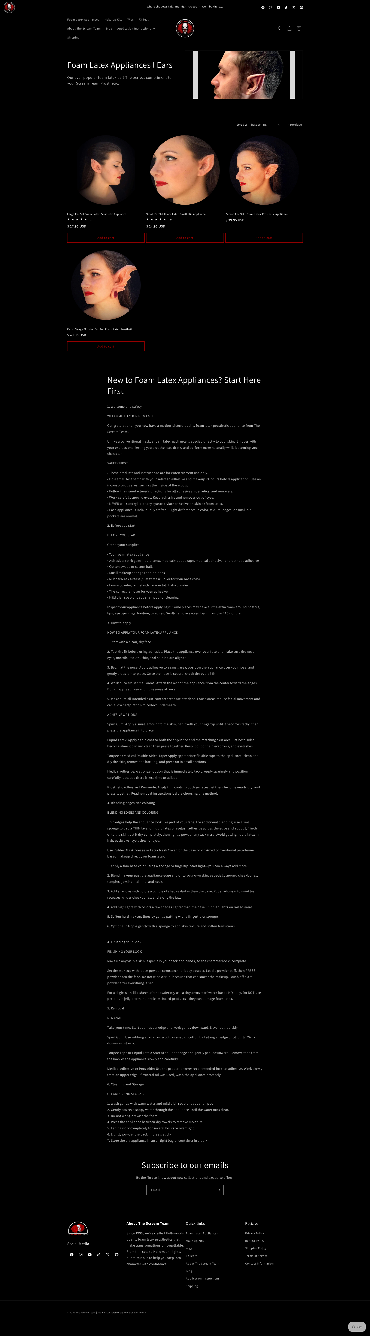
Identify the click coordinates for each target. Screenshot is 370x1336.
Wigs (189, 1248)
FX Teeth (192, 1256)
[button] (136, 28)
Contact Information (259, 1263)
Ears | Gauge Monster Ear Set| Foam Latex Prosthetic (100, 329)
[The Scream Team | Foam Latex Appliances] (9, 7)
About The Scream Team (202, 1263)
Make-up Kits (195, 1240)
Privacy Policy (254, 1233)
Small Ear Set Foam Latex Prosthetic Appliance (176, 214)
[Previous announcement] (139, 7)
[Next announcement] (230, 7)
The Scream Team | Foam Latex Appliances (100, 1312)
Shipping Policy (255, 1248)
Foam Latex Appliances (202, 1233)
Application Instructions (202, 1278)
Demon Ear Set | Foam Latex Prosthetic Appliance (256, 214)
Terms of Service (256, 1256)
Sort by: (241, 124)
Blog (189, 1271)
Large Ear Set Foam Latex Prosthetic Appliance (96, 214)
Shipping (192, 1286)
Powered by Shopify (135, 1312)
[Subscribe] (218, 1190)
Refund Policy (254, 1240)
